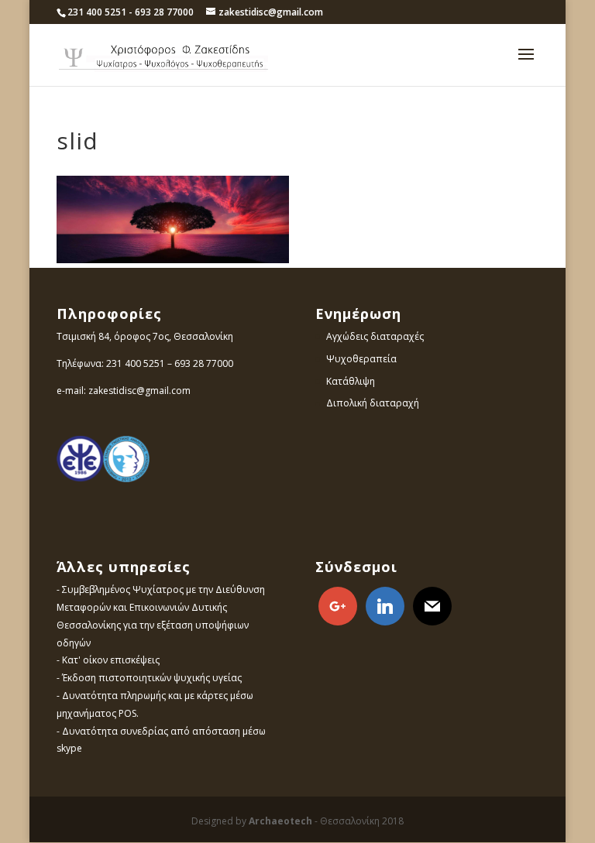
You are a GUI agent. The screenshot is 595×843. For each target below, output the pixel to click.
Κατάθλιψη (350, 381)
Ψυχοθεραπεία (361, 358)
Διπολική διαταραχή (372, 403)
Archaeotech (280, 821)
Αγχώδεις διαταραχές (375, 336)
